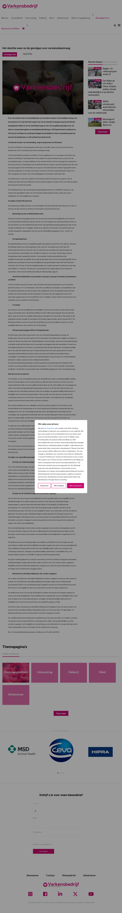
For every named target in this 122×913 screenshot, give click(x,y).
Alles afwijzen (59, 486)
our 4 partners (49, 428)
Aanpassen (44, 486)
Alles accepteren (75, 486)
